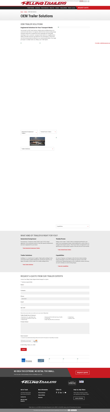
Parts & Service (41, 392)
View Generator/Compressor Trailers (31, 248)
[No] (108, 410)
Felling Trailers (48, 3)
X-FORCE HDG (47, 318)
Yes (81, 0)
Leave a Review (79, 398)
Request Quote (82, 372)
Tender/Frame (71, 317)
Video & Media (41, 395)
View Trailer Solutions (28, 264)
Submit (23, 349)
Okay (69, 410)
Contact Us (23, 396)
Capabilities (60, 226)
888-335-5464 (24, 399)
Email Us (23, 401)
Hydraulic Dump (24, 319)
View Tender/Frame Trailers (64, 249)
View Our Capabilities (63, 266)
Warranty (40, 397)
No (82, 0)
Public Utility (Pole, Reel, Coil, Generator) (52, 319)
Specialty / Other (72, 318)
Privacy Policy (73, 410)
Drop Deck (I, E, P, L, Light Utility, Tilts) (28, 317)
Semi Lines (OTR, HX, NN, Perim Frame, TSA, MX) (53, 317)
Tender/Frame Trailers (46, 131)
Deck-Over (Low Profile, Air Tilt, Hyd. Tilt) (29, 318)
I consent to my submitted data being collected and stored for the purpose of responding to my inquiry (40, 337)
